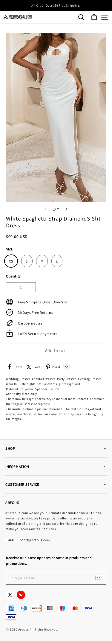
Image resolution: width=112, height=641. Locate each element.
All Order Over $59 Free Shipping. (55, 5)
